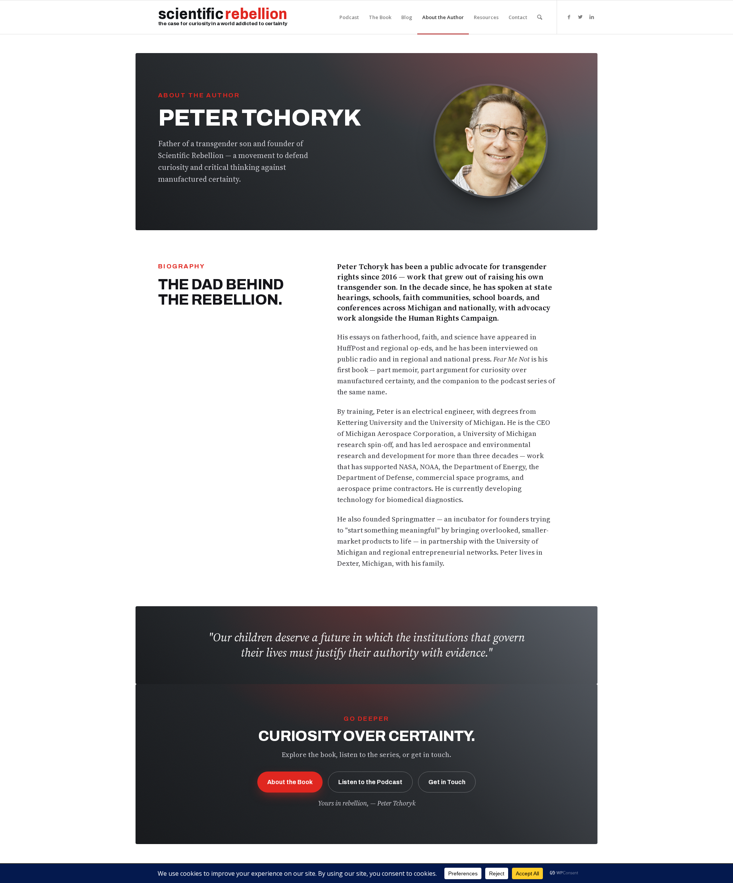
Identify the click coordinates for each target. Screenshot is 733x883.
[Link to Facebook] (569, 17)
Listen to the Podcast (370, 782)
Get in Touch (446, 782)
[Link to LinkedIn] (591, 17)
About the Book (290, 782)
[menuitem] (349, 17)
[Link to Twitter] (580, 17)
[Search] (539, 17)
